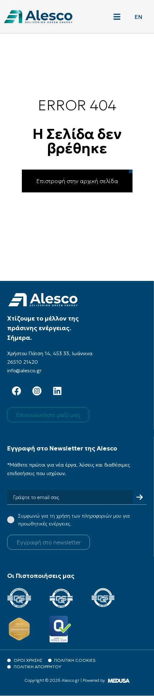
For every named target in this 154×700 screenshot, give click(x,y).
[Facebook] (16, 391)
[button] (117, 16)
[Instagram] (37, 391)
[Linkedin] (57, 391)
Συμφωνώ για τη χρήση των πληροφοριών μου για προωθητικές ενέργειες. (74, 520)
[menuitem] (138, 16)
